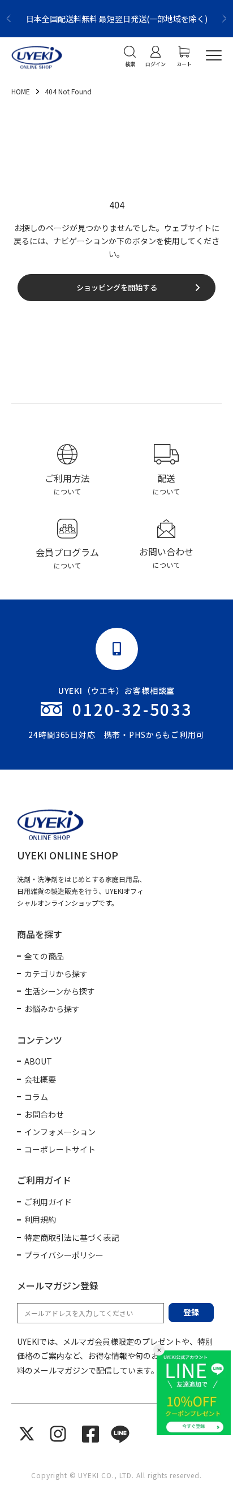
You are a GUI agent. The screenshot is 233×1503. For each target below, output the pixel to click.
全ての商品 (44, 956)
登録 (191, 1312)
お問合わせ (44, 1114)
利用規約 (40, 1219)
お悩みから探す (52, 1009)
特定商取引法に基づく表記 (71, 1237)
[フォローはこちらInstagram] (58, 1434)
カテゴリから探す (56, 973)
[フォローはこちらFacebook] (90, 1434)
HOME (21, 91)
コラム (36, 1097)
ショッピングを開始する (116, 287)
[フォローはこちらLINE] (120, 1434)
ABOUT (38, 1061)
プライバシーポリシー (63, 1255)
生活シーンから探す (59, 991)
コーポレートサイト (60, 1149)
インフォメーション (60, 1132)
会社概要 (40, 1079)
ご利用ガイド (48, 1202)
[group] (67, 470)
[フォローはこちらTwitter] (27, 1434)
